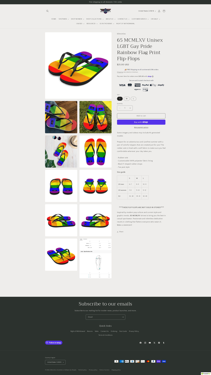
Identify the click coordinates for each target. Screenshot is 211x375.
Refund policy (82, 370)
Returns (90, 331)
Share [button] (121, 232)
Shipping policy (116, 370)
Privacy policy (93, 370)
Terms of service (104, 370)
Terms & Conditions (105, 335)
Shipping (120, 72)
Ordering (114, 331)
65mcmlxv (53, 370)
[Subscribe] (122, 317)
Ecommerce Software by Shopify (66, 370)
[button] (47, 11)
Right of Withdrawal (78, 331)
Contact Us (105, 331)
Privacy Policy (134, 331)
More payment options (141, 127)
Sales (97, 331)
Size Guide (123, 331)
